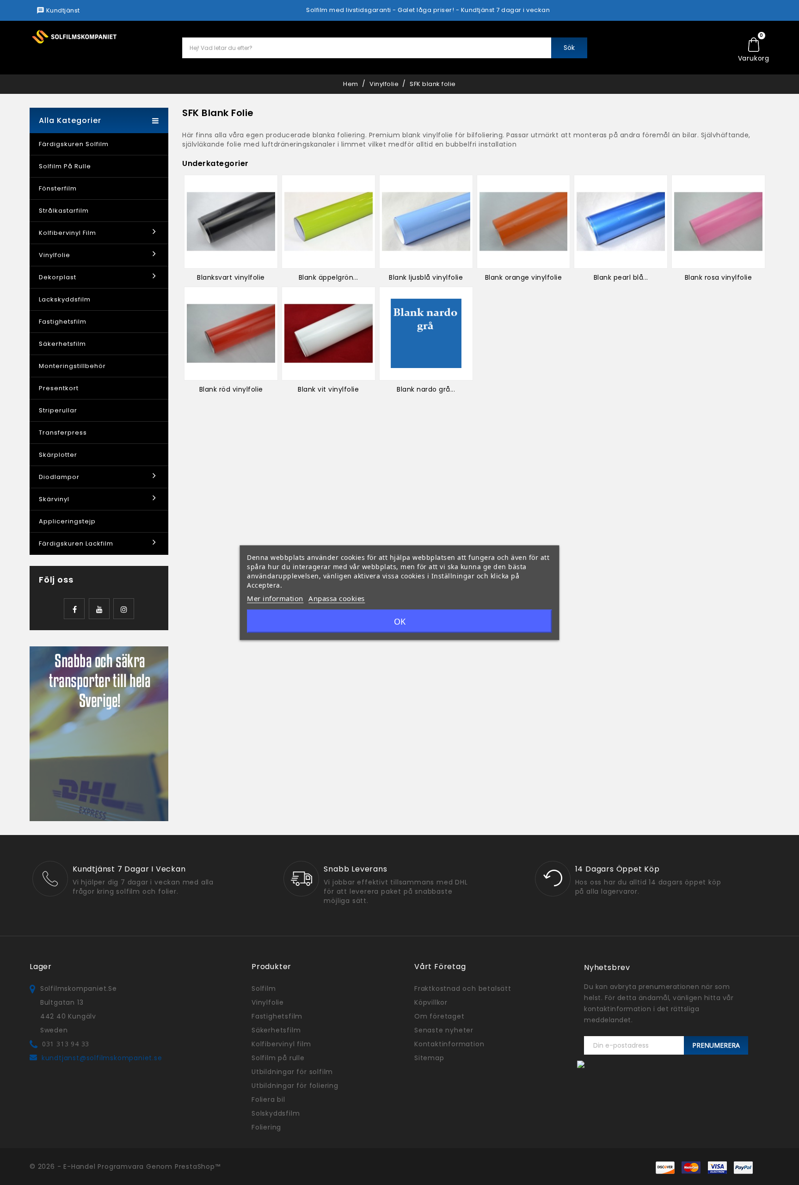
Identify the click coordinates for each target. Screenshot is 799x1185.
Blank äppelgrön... (328, 277)
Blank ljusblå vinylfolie (426, 277)
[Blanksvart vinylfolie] (231, 222)
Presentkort (59, 388)
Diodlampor (59, 477)
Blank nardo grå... (426, 389)
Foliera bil (268, 1099)
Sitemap (429, 1057)
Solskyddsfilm (276, 1113)
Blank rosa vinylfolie (718, 277)
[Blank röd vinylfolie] (231, 334)
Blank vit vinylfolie (328, 389)
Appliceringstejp (67, 521)
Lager (41, 966)
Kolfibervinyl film (67, 232)
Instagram (124, 609)
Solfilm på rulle (65, 166)
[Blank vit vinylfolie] (328, 334)
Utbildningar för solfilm (292, 1071)
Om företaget (439, 1016)
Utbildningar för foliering (295, 1085)
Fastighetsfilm (62, 321)
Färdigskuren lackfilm (76, 543)
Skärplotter (58, 454)
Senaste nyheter (443, 1030)
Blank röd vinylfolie (231, 389)
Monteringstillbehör (72, 366)
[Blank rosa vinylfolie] (718, 222)
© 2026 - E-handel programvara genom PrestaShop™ (125, 1166)
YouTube (99, 609)
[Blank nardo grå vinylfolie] (426, 334)
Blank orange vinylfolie (523, 277)
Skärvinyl (54, 499)
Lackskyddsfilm (65, 299)
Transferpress (63, 432)
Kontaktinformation (449, 1044)
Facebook (74, 609)
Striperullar (58, 410)
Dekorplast (57, 277)
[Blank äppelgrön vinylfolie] (328, 222)
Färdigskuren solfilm (74, 144)
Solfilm (264, 988)
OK (400, 620)
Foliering (266, 1127)
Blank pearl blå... (621, 277)
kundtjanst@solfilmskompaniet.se (102, 1057)
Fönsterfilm (58, 188)
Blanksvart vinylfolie (231, 277)
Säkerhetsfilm (62, 343)
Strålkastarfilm (64, 210)
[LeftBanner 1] (99, 733)
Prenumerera (716, 1045)
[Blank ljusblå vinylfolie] (426, 222)
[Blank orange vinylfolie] (524, 222)
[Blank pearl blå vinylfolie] (621, 222)
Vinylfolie (54, 255)
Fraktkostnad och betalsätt (462, 988)
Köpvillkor (431, 1002)
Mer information (275, 597)
